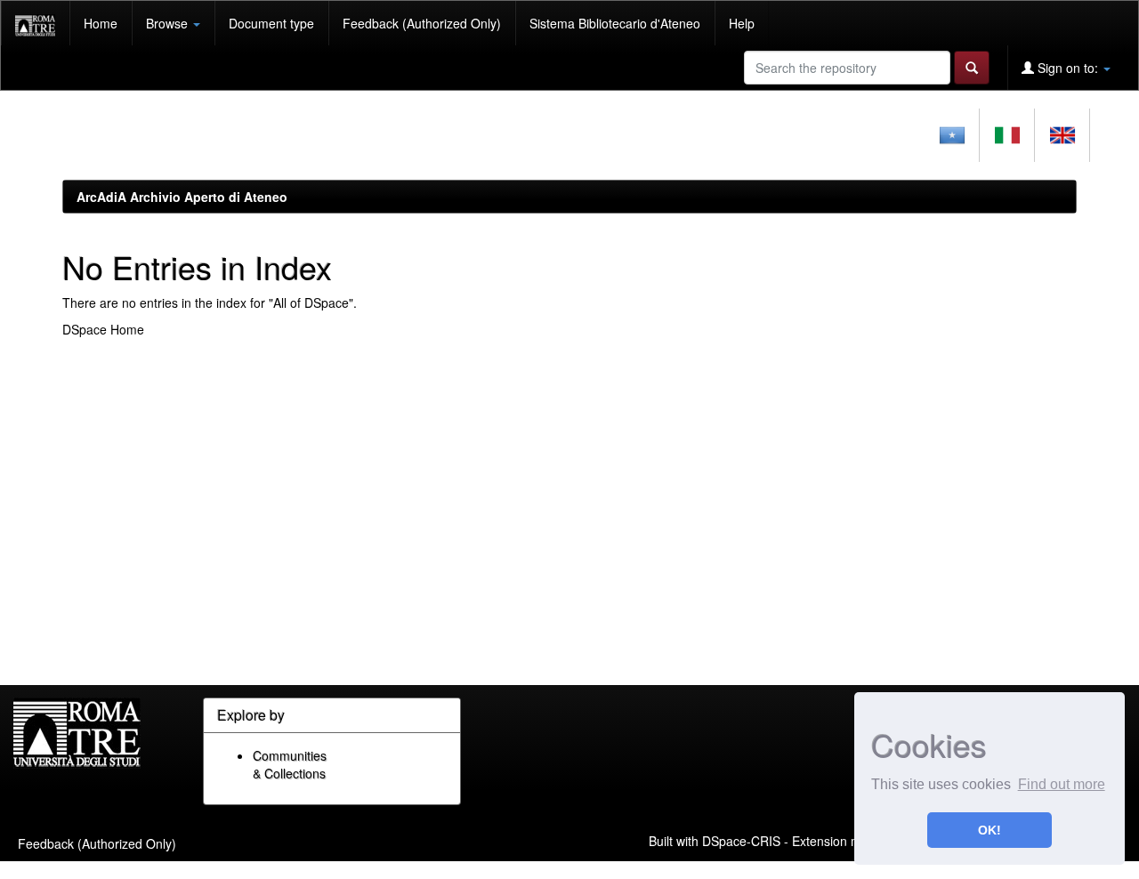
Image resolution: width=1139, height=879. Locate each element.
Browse (168, 23)
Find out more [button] (1061, 784)
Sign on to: (1068, 68)
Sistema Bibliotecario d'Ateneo (614, 23)
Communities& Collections (290, 764)
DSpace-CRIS (741, 840)
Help (742, 23)
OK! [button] (989, 830)
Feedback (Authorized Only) (422, 23)
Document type (271, 23)
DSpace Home (103, 329)
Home (100, 23)
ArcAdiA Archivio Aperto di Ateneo (182, 197)
